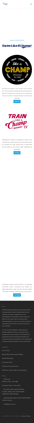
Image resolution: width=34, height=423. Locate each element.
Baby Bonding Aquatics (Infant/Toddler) (12, 354)
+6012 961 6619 (7, 398)
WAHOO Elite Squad (7, 358)
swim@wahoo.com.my (9, 404)
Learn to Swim (6, 350)
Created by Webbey (26, 416)
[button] (31, 4)
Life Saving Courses (7, 362)
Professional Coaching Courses (10, 366)
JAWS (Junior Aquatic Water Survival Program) (14, 370)
